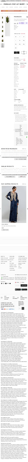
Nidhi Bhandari (10, 371)
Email (18, 282)
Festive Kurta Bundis (5, 396)
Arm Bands (9, 403)
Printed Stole (11, 415)
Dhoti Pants (13, 381)
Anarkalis (7, 378)
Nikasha (20, 327)
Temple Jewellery (11, 406)
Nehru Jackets (20, 424)
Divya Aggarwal (4, 331)
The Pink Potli (15, 366)
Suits (23, 388)
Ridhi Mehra (20, 317)
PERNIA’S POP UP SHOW (5, 259)
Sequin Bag (9, 413)
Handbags (3, 411)
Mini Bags (16, 412)
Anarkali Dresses (17, 420)
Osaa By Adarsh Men (20, 316)
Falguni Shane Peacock (5, 316)
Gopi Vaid (18, 332)
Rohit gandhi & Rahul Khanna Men (11, 345)
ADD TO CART (24, 52)
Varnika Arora (3, 366)
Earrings (7, 401)
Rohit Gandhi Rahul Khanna (6, 327)
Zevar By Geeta (18, 367)
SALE (10, 261)
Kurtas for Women (21, 378)
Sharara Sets (14, 380)
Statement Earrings (11, 407)
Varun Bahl (24, 327)
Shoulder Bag (3, 413)
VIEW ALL (24, 148)
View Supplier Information (23, 66)
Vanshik (2, 345)
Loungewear (24, 393)
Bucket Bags (10, 412)
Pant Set (23, 396)
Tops (19, 380)
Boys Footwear (12, 427)
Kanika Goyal (20, 331)
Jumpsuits (20, 382)
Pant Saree (3, 385)
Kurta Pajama (6, 392)
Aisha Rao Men (4, 352)
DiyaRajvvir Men (16, 352)
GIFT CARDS (12, 263)
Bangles (21, 401)
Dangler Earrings (19, 407)
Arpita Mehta (11, 333)
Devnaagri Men (13, 348)
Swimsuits (25, 382)
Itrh (7, 336)
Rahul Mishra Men (17, 356)
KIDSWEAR (19, 0)
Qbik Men (19, 350)
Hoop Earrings (8, 408)
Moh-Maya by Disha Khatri (16, 365)
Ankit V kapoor (4, 343)
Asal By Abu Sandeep (17, 314)
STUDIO (23, 0)
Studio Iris (23, 336)
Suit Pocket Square (18, 390)
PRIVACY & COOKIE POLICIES (21, 264)
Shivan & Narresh (5, 318)
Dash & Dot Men (7, 342)
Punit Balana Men (19, 348)
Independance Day (10, 438)
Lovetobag (17, 370)
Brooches (15, 397)
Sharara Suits (3, 420)
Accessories (18, 393)
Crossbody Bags (4, 412)
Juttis (14, 410)
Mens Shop (12, 396)
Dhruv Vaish (13, 342)
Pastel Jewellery (4, 406)
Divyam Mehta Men (11, 343)
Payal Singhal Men (4, 356)
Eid (15, 438)
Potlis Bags (18, 410)
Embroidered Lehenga (18, 418)
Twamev (16, 346)
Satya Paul (21, 313)
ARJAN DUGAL (10, 352)
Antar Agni (3, 314)
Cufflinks (10, 395)
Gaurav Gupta (16, 326)
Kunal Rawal (11, 346)
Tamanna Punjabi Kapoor (6, 337)
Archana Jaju (19, 335)
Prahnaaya (18, 16)
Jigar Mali (11, 336)
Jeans (2, 392)
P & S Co (7, 431)
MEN (8, 0)
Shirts (12, 388)
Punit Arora (11, 356)
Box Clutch (14, 413)
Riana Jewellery (4, 370)
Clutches (22, 410)
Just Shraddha (13, 368)
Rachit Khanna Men (13, 351)
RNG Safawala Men (4, 357)
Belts (11, 410)
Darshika (20, 347)
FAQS (19, 266)
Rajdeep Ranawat (10, 322)
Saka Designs (22, 433)
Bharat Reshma (15, 347)
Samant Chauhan (11, 330)
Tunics (25, 380)
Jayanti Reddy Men (4, 361)
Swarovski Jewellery (14, 405)
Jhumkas (25, 407)
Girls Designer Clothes (5, 418)
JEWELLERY (12, 0)
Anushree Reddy (9, 314)
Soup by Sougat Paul (11, 332)
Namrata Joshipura (17, 328)
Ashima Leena (15, 327)
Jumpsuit (14, 393)
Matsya (22, 333)
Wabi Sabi (3, 346)
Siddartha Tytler (22, 325)
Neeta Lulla (4, 328)
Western (17, 395)
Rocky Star (13, 316)
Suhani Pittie (3, 375)
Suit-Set (16, 391)
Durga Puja (19, 439)
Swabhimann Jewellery (5, 368)
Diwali (2, 438)
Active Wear (3, 397)
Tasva (2, 342)
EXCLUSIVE (11, 259)
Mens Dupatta (8, 393)
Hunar (13, 367)
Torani (26, 333)
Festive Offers (14, 385)
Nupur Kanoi (4, 321)
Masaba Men (13, 355)
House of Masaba (4, 333)
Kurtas (20, 388)
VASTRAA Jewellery (4, 367)
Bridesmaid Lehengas (6, 381)
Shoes (5, 410)
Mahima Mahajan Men (6, 355)
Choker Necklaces (15, 408)
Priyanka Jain (3, 332)
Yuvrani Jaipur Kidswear (18, 432)
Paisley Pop (21, 374)
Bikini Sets (8, 382)
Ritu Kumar (16, 323)
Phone (23, 282)
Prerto (14, 375)
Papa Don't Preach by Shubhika (13, 321)
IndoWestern (22, 395)
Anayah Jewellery (11, 370)
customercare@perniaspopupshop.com (8, 279)
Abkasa (23, 351)
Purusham (9, 347)
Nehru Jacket (8, 388)
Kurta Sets (11, 378)
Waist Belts (11, 411)
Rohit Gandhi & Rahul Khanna (6, 325)
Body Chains (3, 403)
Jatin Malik (24, 350)
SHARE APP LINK (24, 285)
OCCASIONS (12, 268)
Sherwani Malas (5, 395)
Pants (25, 388)
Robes (2, 391)
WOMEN (3, 0)
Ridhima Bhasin (10, 323)
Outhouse (24, 366)
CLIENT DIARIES (12, 270)
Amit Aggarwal (9, 328)
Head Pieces (22, 402)
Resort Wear (3, 382)
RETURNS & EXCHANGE (22, 259)
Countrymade (18, 342)
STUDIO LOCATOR (4, 261)
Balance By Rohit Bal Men (15, 360)
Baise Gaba (14, 317)
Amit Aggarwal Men (5, 350)
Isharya (8, 365)
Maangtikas (9, 402)
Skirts (12, 382)
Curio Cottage (4, 365)
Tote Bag (20, 412)
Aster (10, 367)
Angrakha (21, 392)
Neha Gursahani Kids (11, 433)
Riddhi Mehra (3, 323)
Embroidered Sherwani (9, 426)
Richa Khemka (3, 336)
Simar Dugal (4, 335)
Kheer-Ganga (21, 346)
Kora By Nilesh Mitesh (22, 361)
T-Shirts (8, 391)
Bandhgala (3, 393)
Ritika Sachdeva (9, 375)
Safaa (24, 335)
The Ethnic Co (3, 347)
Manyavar (25, 317)
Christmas (24, 439)
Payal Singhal (9, 326)
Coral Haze (24, 371)
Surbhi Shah (18, 330)
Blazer (19, 426)
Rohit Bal (20, 323)
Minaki (25, 368)
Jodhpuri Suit (12, 392)
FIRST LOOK (3, 263)
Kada (2, 410)
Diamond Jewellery (19, 406)
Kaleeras (13, 402)
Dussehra (7, 439)
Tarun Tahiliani (4, 326)
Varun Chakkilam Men (13, 361)
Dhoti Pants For (4, 421)
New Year (14, 441)
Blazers (12, 391)
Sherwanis (3, 380)
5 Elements (16, 371)
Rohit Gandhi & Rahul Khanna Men (15, 357)
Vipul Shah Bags (5, 372)
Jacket (16, 426)
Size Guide (23, 33)
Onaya (10, 318)
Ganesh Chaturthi (13, 439)
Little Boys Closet (4, 432)
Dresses (7, 380)
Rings (18, 401)
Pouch (7, 411)
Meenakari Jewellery (5, 405)
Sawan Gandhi (17, 333)
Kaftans (22, 380)
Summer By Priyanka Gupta (6, 317)
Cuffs (10, 401)
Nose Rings (4, 402)
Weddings (3, 441)
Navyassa (10, 432)
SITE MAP (20, 267)
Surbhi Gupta (13, 335)
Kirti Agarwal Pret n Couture (13, 434)
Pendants (24, 403)
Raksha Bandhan (19, 438)
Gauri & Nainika (15, 318)
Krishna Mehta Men (5, 348)
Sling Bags (21, 411)
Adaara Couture (17, 336)
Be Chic (20, 371)
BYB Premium (22, 434)
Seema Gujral (15, 325)
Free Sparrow (3, 433)
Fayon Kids (3, 431)
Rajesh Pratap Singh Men (20, 343)
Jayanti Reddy (22, 318)
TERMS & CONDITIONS (22, 261)
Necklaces (3, 401)
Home (2, 13)
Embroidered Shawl (5, 415)
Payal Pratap (22, 321)
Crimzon (18, 375)
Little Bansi (12, 431)
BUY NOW (17, 52)
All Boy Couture (4, 434)
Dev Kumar (24, 347)
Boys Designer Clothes (5, 424)
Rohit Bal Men (21, 345)
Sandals (8, 410)
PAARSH (18, 355)
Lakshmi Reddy (22, 431)
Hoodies (24, 390)
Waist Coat (7, 390)
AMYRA (10, 372)
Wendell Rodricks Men (5, 360)
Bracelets (14, 401)
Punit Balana (3, 322)
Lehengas (3, 378)
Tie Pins (12, 390)
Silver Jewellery (4, 407)
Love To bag (9, 366)
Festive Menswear (18, 396)
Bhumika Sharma (4, 330)
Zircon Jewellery (21, 405)
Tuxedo (17, 392)
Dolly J (23, 314)
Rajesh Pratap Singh (18, 322)
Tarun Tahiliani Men (13, 350)
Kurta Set (8, 420)
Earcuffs (17, 402)
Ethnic (14, 395)
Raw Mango (3, 313)
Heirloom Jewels (18, 403)
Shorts (5, 391)
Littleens (17, 433)
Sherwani (16, 388)
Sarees (15, 378)
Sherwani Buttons (21, 391)
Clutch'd (20, 366)
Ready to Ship (8, 385)
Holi (5, 438)
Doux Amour (22, 370)
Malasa (8, 335)
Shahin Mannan (15, 337)
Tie (11, 397)
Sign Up (23, 308)
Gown (10, 380)
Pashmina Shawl (20, 413)
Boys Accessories (19, 427)
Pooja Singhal (15, 313)
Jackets (15, 382)
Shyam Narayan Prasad (12, 331)
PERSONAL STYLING (13, 266)
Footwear (8, 397)
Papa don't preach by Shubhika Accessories (9, 374)
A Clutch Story (3, 371)
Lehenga (11, 418)
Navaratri (3, 439)
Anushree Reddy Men (5, 351)
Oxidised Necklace (23, 408)
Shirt (22, 426)
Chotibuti (17, 431)
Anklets (13, 403)
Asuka (7, 346)
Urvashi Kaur (20, 337)
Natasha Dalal (9, 313)
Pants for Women (19, 381)
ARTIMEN (19, 351)
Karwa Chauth (8, 441)
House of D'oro (20, 368)
